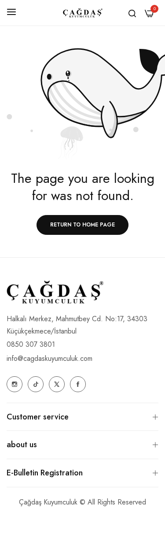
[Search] (132, 13)
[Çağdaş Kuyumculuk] (83, 13)
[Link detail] (14, 384)
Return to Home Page (82, 225)
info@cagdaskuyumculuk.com (49, 358)
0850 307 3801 (31, 344)
